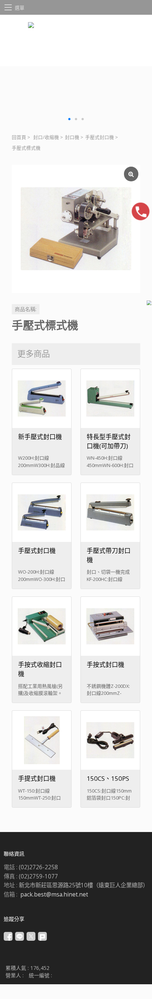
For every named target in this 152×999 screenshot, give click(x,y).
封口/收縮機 (46, 137)
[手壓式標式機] (76, 229)
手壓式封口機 (99, 137)
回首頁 (19, 137)
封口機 (72, 137)
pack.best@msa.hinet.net (54, 894)
